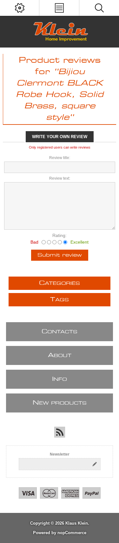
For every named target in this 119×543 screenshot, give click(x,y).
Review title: (59, 158)
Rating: (59, 235)
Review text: (59, 178)
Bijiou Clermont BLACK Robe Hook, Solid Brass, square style (59, 94)
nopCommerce (71, 532)
